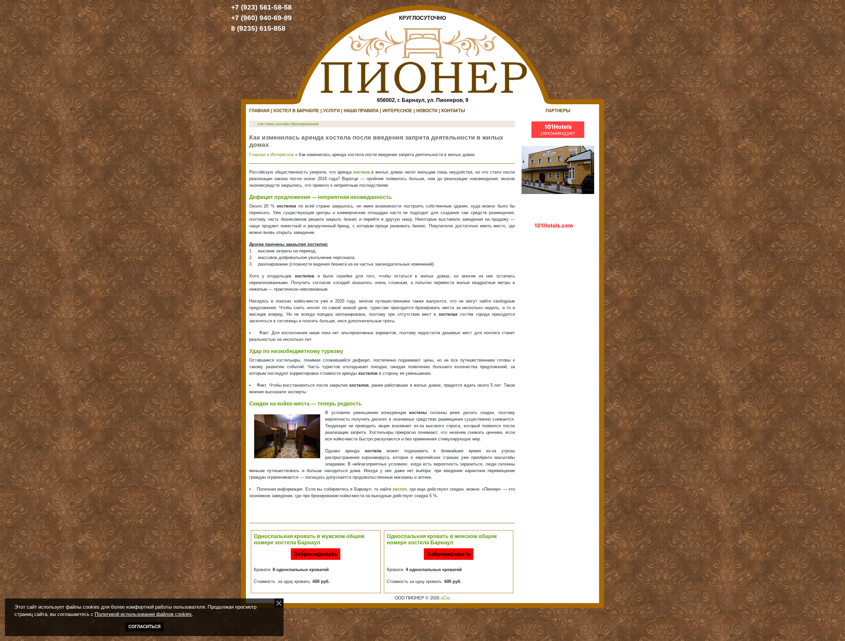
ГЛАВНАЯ (259, 110)
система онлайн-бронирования (288, 123)
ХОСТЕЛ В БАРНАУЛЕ (296, 110)
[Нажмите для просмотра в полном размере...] (287, 435)
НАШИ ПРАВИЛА (361, 110)
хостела (361, 172)
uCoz (446, 597)
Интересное (282, 154)
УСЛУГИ (331, 110)
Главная (257, 154)
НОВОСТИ (426, 110)
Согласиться (144, 626)
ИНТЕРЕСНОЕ (397, 110)
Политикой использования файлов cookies (143, 614)
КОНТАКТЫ (453, 110)
